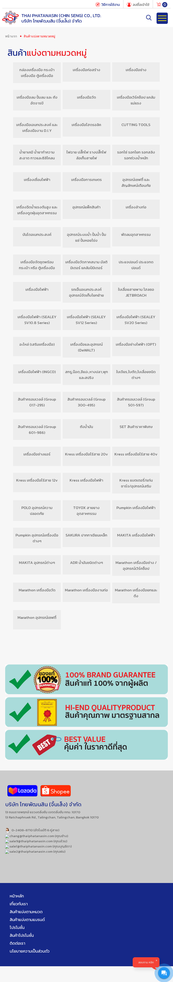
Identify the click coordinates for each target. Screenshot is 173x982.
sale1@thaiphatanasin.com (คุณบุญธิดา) (40, 846)
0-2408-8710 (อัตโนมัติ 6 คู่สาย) (35, 830)
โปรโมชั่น (17, 927)
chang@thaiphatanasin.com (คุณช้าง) (38, 835)
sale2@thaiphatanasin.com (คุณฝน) (37, 851)
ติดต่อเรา (17, 943)
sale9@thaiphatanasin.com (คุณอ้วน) (38, 841)
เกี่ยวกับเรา (19, 904)
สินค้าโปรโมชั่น (22, 935)
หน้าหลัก (17, 896)
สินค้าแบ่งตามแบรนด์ (27, 920)
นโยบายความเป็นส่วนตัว (30, 951)
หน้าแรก (11, 36)
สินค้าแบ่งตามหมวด (26, 912)
